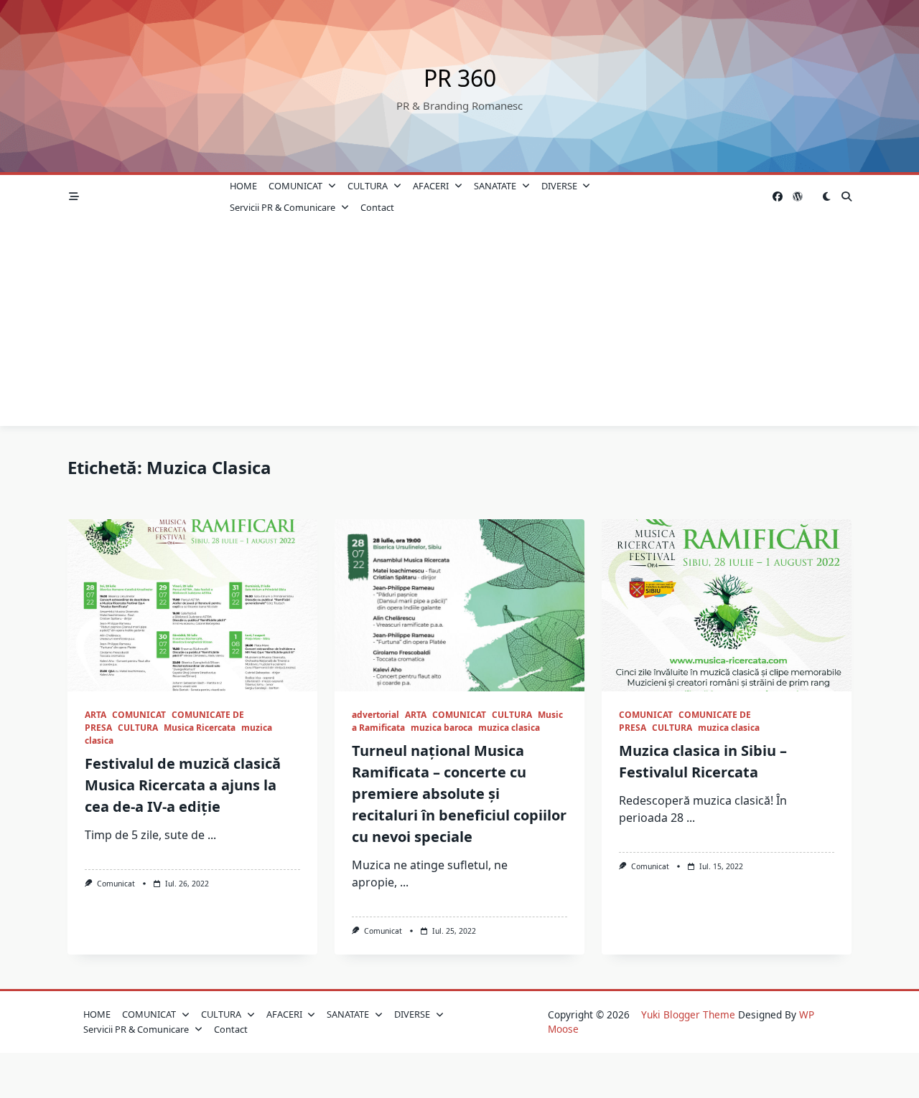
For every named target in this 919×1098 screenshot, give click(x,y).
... (211, 835)
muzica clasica (509, 727)
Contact (377, 207)
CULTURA (367, 185)
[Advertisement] (459, 325)
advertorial (375, 715)
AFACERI (431, 185)
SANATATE (495, 185)
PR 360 (460, 77)
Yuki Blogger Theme (688, 1014)
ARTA (95, 715)
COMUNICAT (295, 185)
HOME (243, 185)
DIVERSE (559, 185)
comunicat (116, 884)
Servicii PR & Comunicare (282, 207)
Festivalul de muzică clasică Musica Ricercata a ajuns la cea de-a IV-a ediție (183, 785)
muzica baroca (441, 727)
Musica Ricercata (199, 727)
